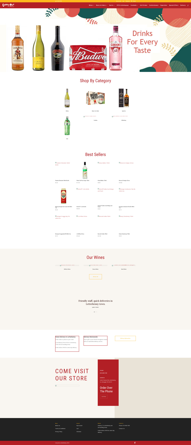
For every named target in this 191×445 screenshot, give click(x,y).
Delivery (183, 5)
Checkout (128, 1)
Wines (91, 5)
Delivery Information (125, 338)
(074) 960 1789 (103, 373)
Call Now (104, 396)
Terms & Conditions (60, 428)
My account (118, 1)
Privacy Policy (58, 431)
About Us (57, 425)
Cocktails (134, 5)
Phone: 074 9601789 (124, 425)
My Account (79, 425)
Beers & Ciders (101, 5)
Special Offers (173, 5)
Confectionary (153, 5)
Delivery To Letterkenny (104, 425)
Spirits (111, 5)
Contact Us (122, 428)
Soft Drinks (143, 5)
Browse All (95, 276)
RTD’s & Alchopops (123, 5)
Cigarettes (163, 5)
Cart (123, 1)
